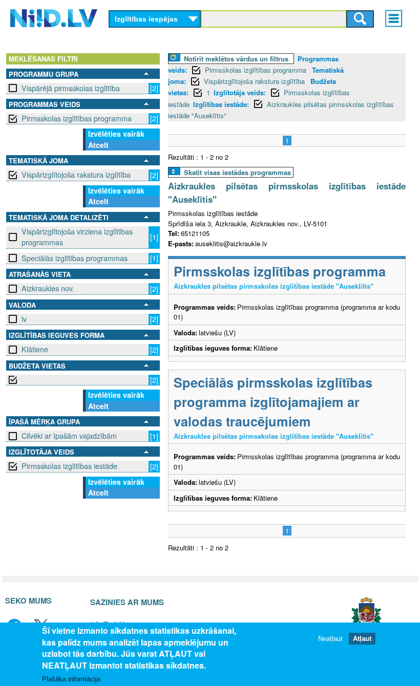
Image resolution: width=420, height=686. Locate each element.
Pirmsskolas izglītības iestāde (69, 466)
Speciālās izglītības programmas (75, 258)
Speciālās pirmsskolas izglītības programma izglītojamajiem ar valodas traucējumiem (273, 402)
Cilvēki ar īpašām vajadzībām (69, 436)
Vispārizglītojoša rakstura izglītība (76, 174)
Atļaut (362, 638)
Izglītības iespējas (146, 19)
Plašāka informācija (71, 679)
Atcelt (98, 145)
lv (24, 319)
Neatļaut (330, 638)
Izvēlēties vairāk (116, 133)
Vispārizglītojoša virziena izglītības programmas (77, 236)
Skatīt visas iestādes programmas (237, 172)
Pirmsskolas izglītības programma (77, 118)
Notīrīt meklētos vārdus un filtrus (236, 58)
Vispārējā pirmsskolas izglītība (71, 88)
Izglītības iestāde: (221, 104)
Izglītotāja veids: (240, 92)
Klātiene (35, 349)
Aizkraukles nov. (48, 288)
